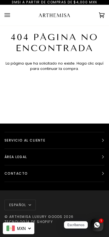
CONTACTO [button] (16, 173)
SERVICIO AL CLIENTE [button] (24, 140)
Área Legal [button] (15, 156)
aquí (99, 63)
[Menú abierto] (12, 15)
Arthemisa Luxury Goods (36, 216)
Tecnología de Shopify (28, 221)
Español (18, 204)
